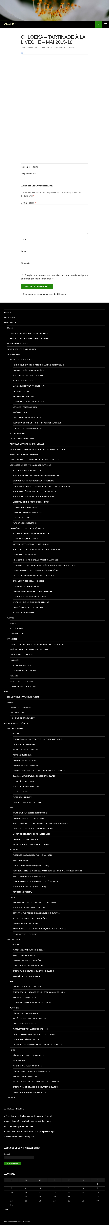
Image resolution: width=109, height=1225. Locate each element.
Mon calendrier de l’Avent (22, 718)
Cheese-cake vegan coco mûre (27, 960)
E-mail (25, 251)
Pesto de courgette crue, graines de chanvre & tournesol (40, 823)
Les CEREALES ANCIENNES (20, 707)
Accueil (7, 312)
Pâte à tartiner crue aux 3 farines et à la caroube (36, 1082)
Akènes (13, 623)
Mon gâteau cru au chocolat (27, 976)
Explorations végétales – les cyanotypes (29, 338)
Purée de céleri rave (22, 797)
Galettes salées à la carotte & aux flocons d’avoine (37, 739)
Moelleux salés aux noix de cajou (29, 876)
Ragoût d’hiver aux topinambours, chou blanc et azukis (39, 929)
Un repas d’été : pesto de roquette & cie (31, 834)
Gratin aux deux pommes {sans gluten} (31, 865)
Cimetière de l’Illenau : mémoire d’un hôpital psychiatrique (37, 644)
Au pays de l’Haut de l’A (23, 381)
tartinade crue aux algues (25, 923)
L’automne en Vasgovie (23, 391)
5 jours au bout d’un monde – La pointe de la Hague (37, 423)
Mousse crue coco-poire (24, 1024)
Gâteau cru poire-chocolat (26, 1013)
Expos (10, 702)
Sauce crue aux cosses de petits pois (30, 813)
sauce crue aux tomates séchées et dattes (33, 844)
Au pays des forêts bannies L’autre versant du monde (27, 1121)
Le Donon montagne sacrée (26, 507)
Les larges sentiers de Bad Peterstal (30, 597)
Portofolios (10, 323)
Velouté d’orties (21, 792)
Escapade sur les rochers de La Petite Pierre (33, 481)
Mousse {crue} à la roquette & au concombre (34, 902)
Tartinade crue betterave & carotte (30, 818)
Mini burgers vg (20, 860)
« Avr (7, 1209)
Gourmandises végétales (16, 723)
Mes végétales (16, 628)
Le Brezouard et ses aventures (27, 512)
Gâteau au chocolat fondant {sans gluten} (33, 971)
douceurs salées (15, 728)
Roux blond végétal (22, 892)
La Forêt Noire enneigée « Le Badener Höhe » (33, 591)
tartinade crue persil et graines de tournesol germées (39, 771)
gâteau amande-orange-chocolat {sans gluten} (35, 1087)
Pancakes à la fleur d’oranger (27, 1066)
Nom (24, 239)
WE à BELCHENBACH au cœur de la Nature (29, 649)
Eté (11, 807)
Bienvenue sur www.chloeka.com (23, 697)
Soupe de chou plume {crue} (26, 786)
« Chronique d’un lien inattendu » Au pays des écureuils (38, 365)
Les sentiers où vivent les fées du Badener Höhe (35, 570)
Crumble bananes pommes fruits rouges (32, 1003)
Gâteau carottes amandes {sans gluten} (32, 1071)
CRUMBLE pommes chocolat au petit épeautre (34, 1034)
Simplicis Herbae (17, 713)
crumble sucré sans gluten (26, 1039)
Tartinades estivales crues (25, 839)
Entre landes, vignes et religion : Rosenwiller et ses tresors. (41, 486)
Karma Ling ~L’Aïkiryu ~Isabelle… (24, 454)
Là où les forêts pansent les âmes (28, 370)
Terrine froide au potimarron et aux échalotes (35, 881)
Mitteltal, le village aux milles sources (31, 544)
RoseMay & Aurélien (22, 665)
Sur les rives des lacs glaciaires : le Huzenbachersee (37, 549)
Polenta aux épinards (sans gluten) (29, 887)
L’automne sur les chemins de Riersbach (31, 602)
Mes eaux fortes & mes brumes (21, 349)
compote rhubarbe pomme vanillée (29, 966)
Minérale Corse (20, 412)
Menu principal (105, 24)
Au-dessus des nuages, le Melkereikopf (31, 533)
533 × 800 (41, 48)
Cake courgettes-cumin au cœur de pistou (33, 829)
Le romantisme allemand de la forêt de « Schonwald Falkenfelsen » (44, 565)
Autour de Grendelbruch (25, 523)
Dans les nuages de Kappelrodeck (28, 581)
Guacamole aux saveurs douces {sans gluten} (34, 776)
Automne (14, 850)
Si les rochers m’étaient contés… (28, 470)
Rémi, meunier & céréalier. (22, 681)
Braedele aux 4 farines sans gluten (29, 1092)
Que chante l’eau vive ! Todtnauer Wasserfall (34, 576)
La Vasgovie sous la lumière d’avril (29, 386)
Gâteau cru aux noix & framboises (29, 987)
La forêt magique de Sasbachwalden (30, 607)
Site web (25, 263)
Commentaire (28, 203)
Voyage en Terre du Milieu (25, 407)
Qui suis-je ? (9, 317)
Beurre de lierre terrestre (25, 750)
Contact (11, 1097)
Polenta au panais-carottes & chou (29, 908)
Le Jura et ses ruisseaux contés (27, 428)
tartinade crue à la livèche (25, 765)
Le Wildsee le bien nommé (24, 555)
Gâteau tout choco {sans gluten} (28, 1055)
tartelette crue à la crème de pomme (30, 1029)
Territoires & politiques (21, 360)
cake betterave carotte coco (27, 802)
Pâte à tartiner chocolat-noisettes (29, 1018)
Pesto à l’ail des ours (23, 755)
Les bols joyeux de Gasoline (23, 686)
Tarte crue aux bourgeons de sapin (29, 950)
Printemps (14, 734)
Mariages (14, 660)
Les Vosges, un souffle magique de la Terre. (30, 465)
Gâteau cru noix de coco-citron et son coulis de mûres (39, 992)
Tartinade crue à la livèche (62, 48)
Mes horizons (13, 354)
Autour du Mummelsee (23, 612)
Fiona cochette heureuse (22, 655)
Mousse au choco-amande (25, 1076)
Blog (6, 692)
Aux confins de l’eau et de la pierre (29, 375)
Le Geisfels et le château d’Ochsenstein (31, 502)
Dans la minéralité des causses (27, 417)
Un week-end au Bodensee (22, 439)
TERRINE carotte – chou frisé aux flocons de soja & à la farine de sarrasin (48, 871)
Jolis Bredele (19, 1060)
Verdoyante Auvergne (23, 396)
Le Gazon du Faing (21, 518)
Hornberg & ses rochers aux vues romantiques (35, 560)
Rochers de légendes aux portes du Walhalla (34, 491)
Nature (10, 618)
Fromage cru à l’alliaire (24, 744)
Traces (10, 328)
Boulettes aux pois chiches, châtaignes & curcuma (36, 913)
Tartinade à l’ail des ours (24, 760)
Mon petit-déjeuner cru (24, 955)
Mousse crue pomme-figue (25, 997)
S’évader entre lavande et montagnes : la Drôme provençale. (38, 449)
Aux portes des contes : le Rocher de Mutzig (33, 497)
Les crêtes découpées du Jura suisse (30, 402)
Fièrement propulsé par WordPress (17, 1221)
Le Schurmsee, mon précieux (26, 539)
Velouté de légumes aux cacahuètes (30, 918)
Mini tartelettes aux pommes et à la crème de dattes (37, 1045)
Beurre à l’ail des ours (23, 781)
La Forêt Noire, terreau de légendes (27, 528)
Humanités (12, 639)
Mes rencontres (17, 433)
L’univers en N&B (17, 634)
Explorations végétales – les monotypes (29, 333)
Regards (14, 676)
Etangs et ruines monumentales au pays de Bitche (36, 475)
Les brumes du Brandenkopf (26, 586)
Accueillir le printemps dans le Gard (27, 444)
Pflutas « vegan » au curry (25, 934)
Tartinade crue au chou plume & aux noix (32, 855)
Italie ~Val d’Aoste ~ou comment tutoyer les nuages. (34, 460)
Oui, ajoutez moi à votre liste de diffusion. (45, 294)
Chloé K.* (10, 24)
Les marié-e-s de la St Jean (24, 670)
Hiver (12, 897)
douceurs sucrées (16, 939)
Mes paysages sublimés (17, 344)
